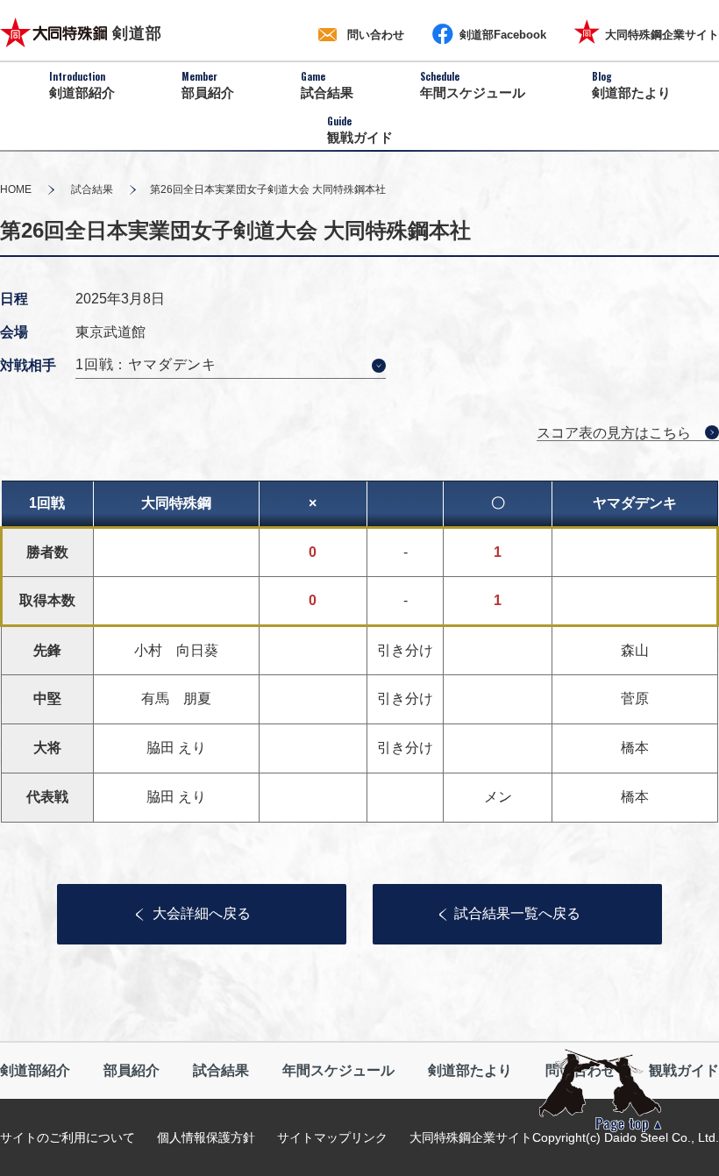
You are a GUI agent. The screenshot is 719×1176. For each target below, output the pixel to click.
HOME (16, 189)
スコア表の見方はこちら (614, 432)
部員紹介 (131, 1070)
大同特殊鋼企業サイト (470, 1137)
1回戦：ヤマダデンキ (146, 364)
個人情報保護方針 (206, 1137)
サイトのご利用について (67, 1137)
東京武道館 (110, 331)
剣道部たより (470, 1070)
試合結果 (92, 189)
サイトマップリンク (332, 1137)
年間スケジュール (338, 1070)
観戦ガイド (684, 1070)
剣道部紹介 (35, 1070)
